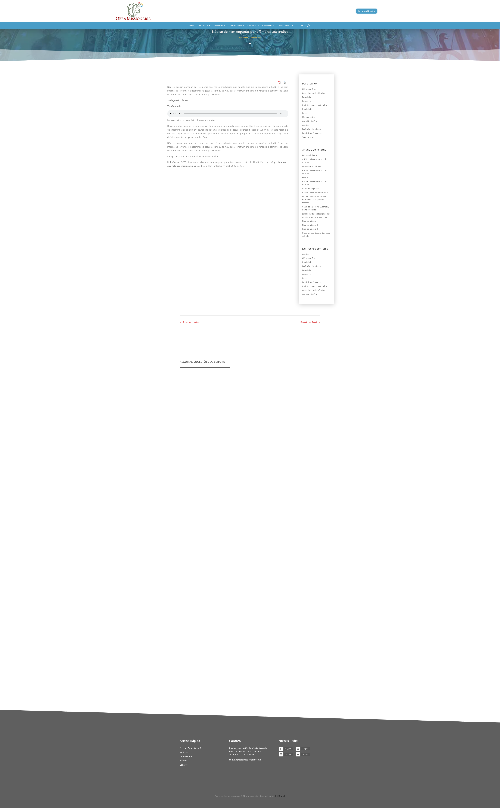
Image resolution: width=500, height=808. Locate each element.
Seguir (288, 748)
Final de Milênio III (310, 229)
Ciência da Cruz (309, 89)
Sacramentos (308, 137)
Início (191, 25)
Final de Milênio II (310, 225)
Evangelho (306, 101)
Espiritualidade (235, 25)
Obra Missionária (309, 121)
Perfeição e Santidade (311, 129)
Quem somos (202, 25)
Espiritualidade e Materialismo (315, 286)
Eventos (184, 760)
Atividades (252, 25)
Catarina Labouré (309, 155)
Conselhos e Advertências (313, 93)
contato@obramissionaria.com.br (245, 759)
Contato (300, 25)
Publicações (267, 25)
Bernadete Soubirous (311, 166)
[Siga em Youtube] (298, 754)
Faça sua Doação (366, 11)
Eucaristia (306, 97)
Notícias (184, 752)
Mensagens (244, 37)
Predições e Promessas (312, 133)
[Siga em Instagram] (281, 754)
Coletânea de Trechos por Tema (199, 555)
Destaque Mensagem (214, 559)
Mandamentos (308, 117)
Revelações (218, 25)
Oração (305, 125)
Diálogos (237, 661)
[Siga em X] (298, 749)
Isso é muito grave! (310, 188)
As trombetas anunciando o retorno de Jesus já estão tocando (314, 199)
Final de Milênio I (309, 221)
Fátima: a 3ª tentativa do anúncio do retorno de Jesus (211, 656)
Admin (189, 457)
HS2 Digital (280, 796)
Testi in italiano (284, 25)
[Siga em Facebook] (281, 749)
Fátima (305, 177)
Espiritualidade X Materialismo (315, 105)
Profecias (187, 453)
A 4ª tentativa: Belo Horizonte (315, 192)
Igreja (304, 113)
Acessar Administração (191, 748)
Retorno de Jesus (249, 661)
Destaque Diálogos (224, 661)
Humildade (307, 109)
